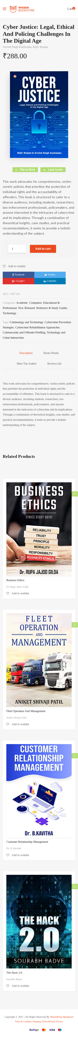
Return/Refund (48, 1021)
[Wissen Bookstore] (22, 9)
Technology (9, 313)
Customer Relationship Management (27, 841)
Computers (35, 302)
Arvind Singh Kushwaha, (18, 46)
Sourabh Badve (14, 979)
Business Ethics (15, 580)
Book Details (51, 352)
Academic (22, 302)
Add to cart (43, 248)
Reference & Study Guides (51, 307)
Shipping (37, 1021)
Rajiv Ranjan (40, 46)
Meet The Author (26, 363)
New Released (26, 307)
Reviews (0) (54, 363)
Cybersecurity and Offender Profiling (24, 332)
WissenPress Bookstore (61, 1017)
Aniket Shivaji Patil (16, 717)
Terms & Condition (23, 1021)
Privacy (59, 1021)
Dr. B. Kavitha (13, 848)
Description (26, 352)
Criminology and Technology (26, 322)
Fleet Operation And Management (25, 711)
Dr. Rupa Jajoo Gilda (17, 586)
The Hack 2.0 (14, 972)
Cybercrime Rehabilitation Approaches (37, 327)
